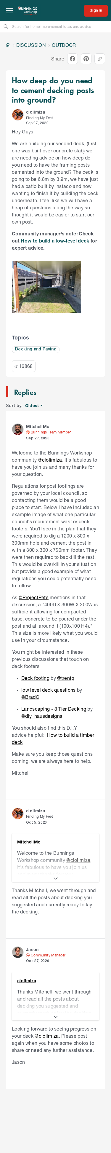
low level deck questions (48, 690)
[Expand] (55, 878)
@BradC (30, 697)
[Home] (8, 45)
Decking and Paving (36, 349)
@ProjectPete (34, 597)
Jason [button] (32, 949)
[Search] (6, 26)
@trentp (65, 678)
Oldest (32, 406)
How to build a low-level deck (55, 240)
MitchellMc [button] (37, 426)
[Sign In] (96, 11)
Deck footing (35, 678)
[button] (18, 115)
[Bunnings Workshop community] (28, 10)
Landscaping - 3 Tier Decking (53, 709)
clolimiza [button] (35, 111)
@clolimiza (50, 460)
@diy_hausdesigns (41, 716)
